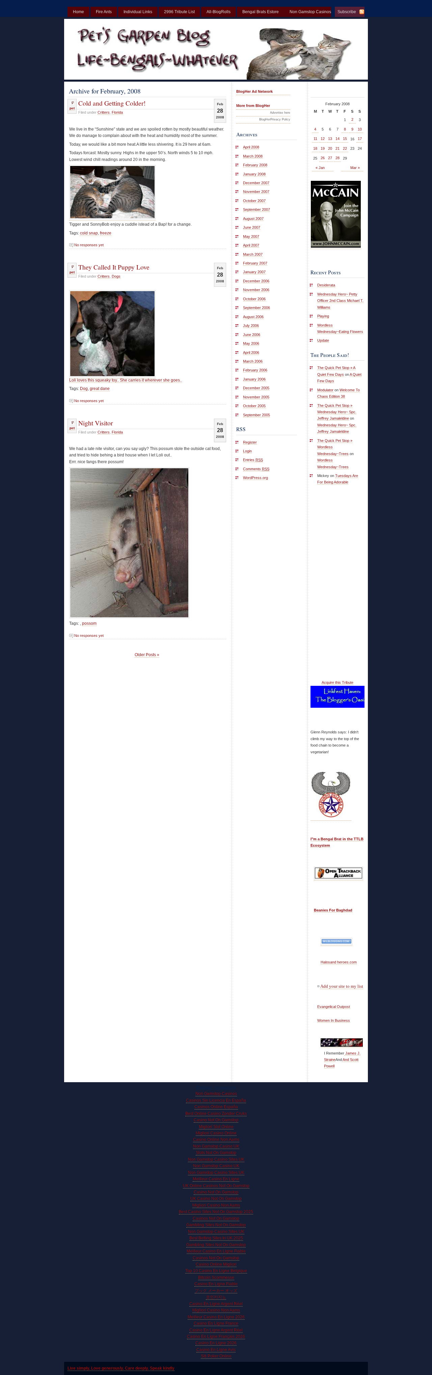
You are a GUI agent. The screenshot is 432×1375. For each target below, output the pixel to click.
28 (337, 158)
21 (337, 148)
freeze (105, 233)
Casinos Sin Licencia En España (216, 1100)
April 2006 (251, 352)
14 (337, 139)
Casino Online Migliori (216, 1264)
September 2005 (256, 415)
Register (250, 442)
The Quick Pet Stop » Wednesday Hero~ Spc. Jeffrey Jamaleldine (336, 412)
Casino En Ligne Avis (216, 1349)
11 (315, 139)
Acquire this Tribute (337, 682)
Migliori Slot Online (216, 1126)
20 (330, 148)
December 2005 (256, 388)
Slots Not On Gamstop (216, 1152)
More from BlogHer (253, 106)
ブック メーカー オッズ (216, 1290)
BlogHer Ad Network (254, 91)
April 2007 (251, 245)
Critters (104, 112)
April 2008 (251, 147)
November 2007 (256, 192)
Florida (117, 112)
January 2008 (254, 174)
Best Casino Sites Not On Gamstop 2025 (216, 1211)
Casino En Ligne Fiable (216, 1284)
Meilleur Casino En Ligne (216, 1179)
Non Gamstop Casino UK (216, 1146)
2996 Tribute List (179, 11)
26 (323, 158)
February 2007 (255, 263)
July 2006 (251, 326)
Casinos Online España (216, 1106)
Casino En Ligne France (216, 1323)
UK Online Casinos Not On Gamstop (216, 1185)
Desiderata (326, 285)
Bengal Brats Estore (260, 11)
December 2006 (256, 281)
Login (247, 451)
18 (315, 148)
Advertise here (280, 112)
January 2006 (254, 379)
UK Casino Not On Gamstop (216, 1198)
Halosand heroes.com (339, 962)
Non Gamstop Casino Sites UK (216, 1159)
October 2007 (254, 201)
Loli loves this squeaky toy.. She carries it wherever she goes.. (125, 380)
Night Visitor (95, 422)
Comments (256, 469)
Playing (323, 316)
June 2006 (251, 335)
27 (330, 158)
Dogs (116, 276)
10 (360, 129)
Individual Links (138, 11)
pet (72, 108)
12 (323, 139)
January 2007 (254, 272)
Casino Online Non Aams (216, 1139)
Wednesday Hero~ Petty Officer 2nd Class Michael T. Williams (340, 300)
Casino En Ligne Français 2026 (216, 1336)
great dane (100, 388)
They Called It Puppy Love (114, 266)
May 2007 (251, 236)
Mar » (355, 168)
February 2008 (255, 165)
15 (345, 139)
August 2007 (253, 219)
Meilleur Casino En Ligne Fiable (216, 1251)
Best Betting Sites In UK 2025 (216, 1238)
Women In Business (333, 1020)
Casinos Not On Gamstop (216, 1218)
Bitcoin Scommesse (216, 1277)
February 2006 (255, 370)
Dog (84, 388)
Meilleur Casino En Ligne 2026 (216, 1317)
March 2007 (253, 254)
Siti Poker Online (216, 1356)
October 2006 (254, 299)
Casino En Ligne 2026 (216, 1343)
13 (330, 139)
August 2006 (253, 317)
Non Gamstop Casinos (216, 1093)
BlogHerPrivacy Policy (274, 119)
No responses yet (89, 245)
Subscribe (347, 11)
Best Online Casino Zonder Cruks (216, 1113)
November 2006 (256, 290)
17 (360, 139)
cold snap (89, 233)
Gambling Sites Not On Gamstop (216, 1225)
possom (89, 623)
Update (323, 340)
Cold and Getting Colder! (111, 103)
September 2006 (256, 308)
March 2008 (253, 156)
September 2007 (256, 209)
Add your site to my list (341, 986)
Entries (253, 460)
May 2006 (251, 343)
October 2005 (254, 406)
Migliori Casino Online (216, 1133)
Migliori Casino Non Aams (216, 1205)
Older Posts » (147, 654)
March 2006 (253, 361)
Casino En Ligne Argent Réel (216, 1303)
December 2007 (256, 183)
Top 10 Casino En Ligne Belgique (216, 1270)
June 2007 (251, 227)
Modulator (325, 390)
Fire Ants (104, 11)
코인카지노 (216, 1297)
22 (345, 148)
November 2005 (256, 397)
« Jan (320, 168)
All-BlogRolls (219, 11)
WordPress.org (255, 478)
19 (323, 148)
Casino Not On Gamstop (216, 1120)
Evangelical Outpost (333, 1007)
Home (78, 11)
